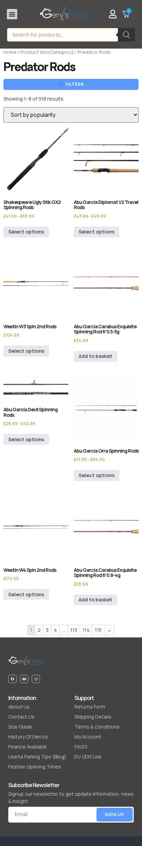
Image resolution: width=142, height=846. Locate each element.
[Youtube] (24, 679)
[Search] (126, 35)
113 (73, 630)
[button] (12, 14)
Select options (26, 231)
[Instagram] (36, 679)
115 (98, 630)
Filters (74, 84)
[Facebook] (12, 679)
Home (10, 52)
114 (86, 630)
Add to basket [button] (95, 356)
